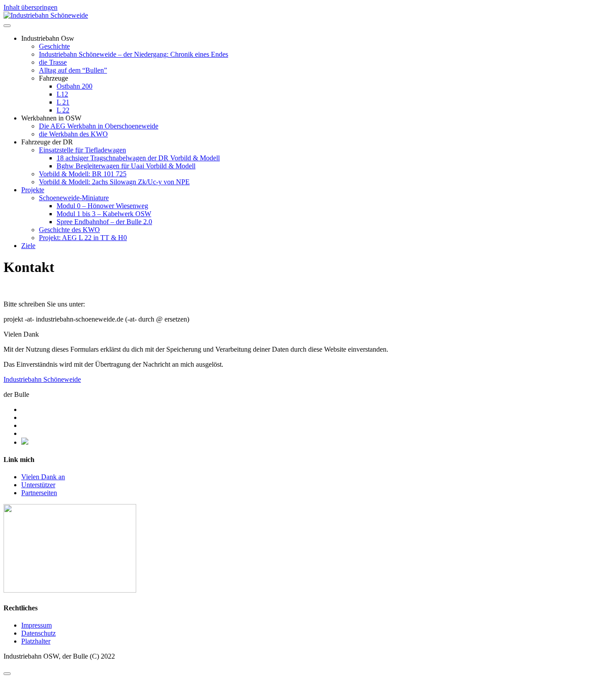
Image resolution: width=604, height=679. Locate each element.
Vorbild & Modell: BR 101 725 (82, 174)
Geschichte (54, 46)
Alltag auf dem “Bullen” (73, 70)
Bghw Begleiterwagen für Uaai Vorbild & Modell (126, 166)
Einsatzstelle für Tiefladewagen (82, 150)
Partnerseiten (39, 493)
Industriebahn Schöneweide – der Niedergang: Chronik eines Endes (133, 54)
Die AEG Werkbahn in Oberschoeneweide (98, 126)
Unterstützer (38, 485)
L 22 (63, 110)
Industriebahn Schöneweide (42, 379)
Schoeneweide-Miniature (74, 198)
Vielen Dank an (43, 477)
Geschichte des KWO (69, 229)
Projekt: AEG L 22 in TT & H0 (83, 237)
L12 (62, 94)
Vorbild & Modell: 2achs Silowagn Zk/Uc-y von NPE (114, 182)
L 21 (63, 102)
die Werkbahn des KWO (73, 134)
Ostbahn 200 (74, 86)
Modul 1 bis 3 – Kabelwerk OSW (104, 213)
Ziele (28, 245)
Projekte (32, 190)
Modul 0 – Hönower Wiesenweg (102, 206)
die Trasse (53, 62)
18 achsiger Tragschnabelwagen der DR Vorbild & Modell (138, 158)
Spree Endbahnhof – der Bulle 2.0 (104, 221)
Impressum (36, 625)
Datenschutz (38, 633)
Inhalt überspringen (30, 7)
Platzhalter (35, 641)
